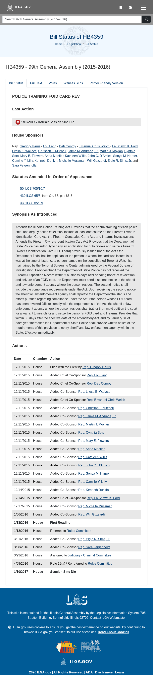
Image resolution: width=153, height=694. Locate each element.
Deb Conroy (67, 146)
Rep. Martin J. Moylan (93, 424)
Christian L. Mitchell (52, 151)
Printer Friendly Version (106, 83)
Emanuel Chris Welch (94, 146)
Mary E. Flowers (31, 156)
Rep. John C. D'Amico (94, 465)
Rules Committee (79, 530)
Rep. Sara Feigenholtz (94, 547)
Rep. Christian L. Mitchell (96, 408)
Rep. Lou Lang (97, 375)
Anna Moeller (54, 156)
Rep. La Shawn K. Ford (103, 498)
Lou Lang (49, 146)
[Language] (130, 8)
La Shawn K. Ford (125, 146)
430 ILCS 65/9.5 (31, 203)
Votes (53, 83)
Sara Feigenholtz (24, 165)
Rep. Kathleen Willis (92, 457)
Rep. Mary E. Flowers (93, 440)
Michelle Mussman (72, 160)
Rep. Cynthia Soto (91, 432)
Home (59, 44)
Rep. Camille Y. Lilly (92, 481)
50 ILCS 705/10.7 (32, 188)
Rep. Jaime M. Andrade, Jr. (97, 416)
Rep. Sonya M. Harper (94, 473)
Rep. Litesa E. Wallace (94, 391)
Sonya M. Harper (125, 156)
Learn (119, 672)
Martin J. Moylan (111, 151)
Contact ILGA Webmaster (108, 617)
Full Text (36, 83)
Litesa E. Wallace (24, 151)
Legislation (74, 44)
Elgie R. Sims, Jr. (120, 160)
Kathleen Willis (75, 156)
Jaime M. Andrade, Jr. (83, 151)
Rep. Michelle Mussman (95, 506)
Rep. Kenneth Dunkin (93, 490)
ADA (89, 672)
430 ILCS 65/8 (30, 195)
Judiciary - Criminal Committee (89, 555)
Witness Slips (73, 83)
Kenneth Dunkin (45, 160)
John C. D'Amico (100, 156)
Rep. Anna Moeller (91, 449)
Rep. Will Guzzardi (91, 514)
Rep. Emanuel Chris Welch (106, 400)
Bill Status (16, 83)
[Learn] (121, 8)
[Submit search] (146, 19)
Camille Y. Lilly (22, 160)
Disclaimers (104, 672)
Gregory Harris (30, 146)
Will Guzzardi (96, 160)
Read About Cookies (113, 632)
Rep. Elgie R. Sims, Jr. (94, 539)
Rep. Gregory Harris (96, 367)
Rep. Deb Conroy (99, 383)
